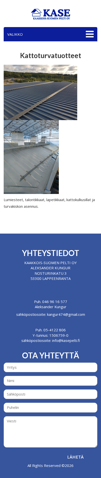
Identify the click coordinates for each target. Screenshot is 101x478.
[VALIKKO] (89, 34)
